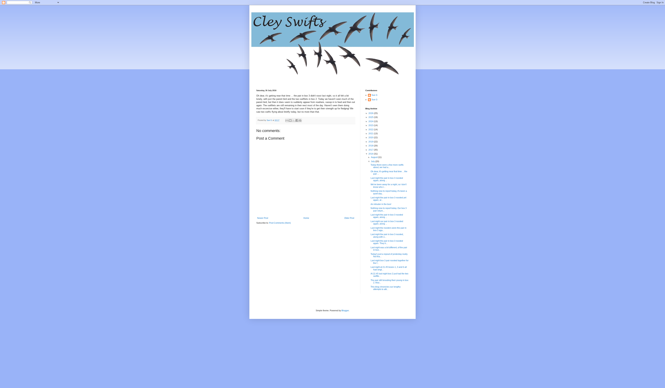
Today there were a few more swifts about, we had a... (387, 166)
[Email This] (287, 120)
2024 (371, 121)
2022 (371, 129)
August (374, 157)
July (373, 161)
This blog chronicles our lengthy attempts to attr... (386, 288)
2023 (371, 125)
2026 (371, 113)
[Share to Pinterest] (300, 120)
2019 (371, 141)
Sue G (374, 95)
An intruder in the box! (381, 204)
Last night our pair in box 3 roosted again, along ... (387, 222)
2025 (371, 117)
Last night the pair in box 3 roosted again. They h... (387, 242)
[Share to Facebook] (297, 120)
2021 (371, 133)
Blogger (345, 310)
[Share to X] (293, 120)
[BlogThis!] (290, 120)
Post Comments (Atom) (280, 223)
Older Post (349, 218)
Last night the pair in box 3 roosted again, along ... (387, 179)
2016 (371, 154)
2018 (371, 145)
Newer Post (262, 218)
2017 (371, 150)
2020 (371, 137)
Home (306, 218)
